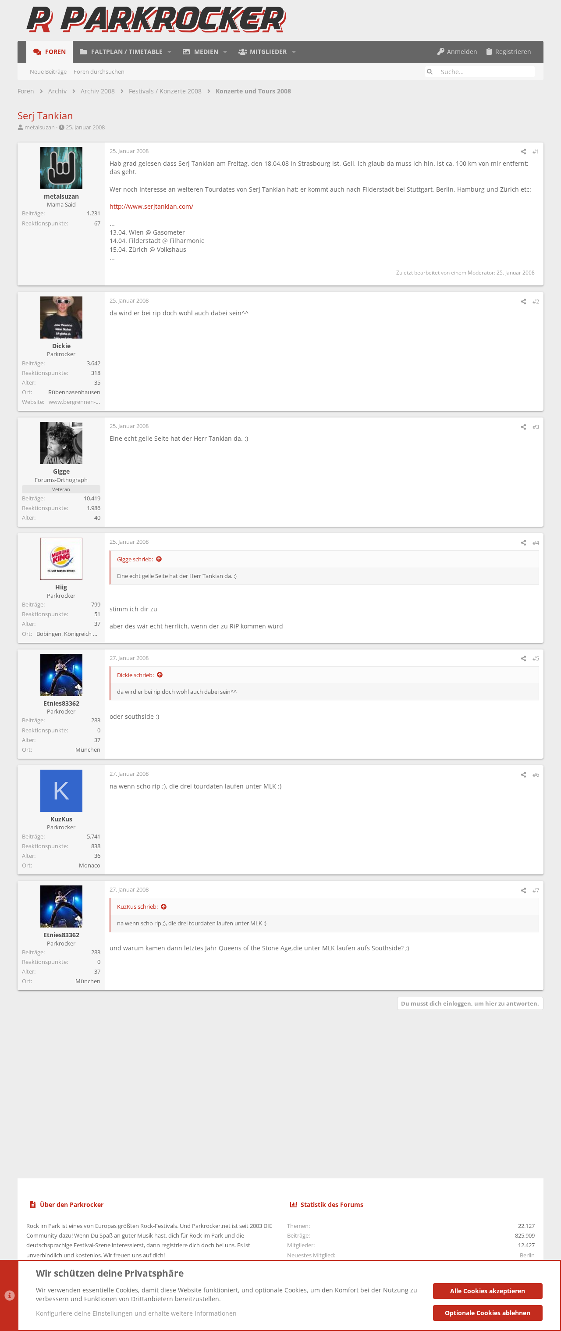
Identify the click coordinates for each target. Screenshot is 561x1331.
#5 (536, 658)
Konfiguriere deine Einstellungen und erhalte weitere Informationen (136, 1313)
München (87, 749)
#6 (536, 774)
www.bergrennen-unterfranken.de (93, 402)
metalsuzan (40, 127)
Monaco (89, 865)
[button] (169, 52)
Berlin (527, 1255)
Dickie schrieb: (135, 675)
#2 (536, 301)
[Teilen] (523, 151)
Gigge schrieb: (135, 559)
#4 (536, 542)
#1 (536, 151)
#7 (536, 890)
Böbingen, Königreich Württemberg (82, 634)
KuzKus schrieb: (137, 906)
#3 (536, 427)
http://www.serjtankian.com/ (151, 206)
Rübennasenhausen (74, 392)
